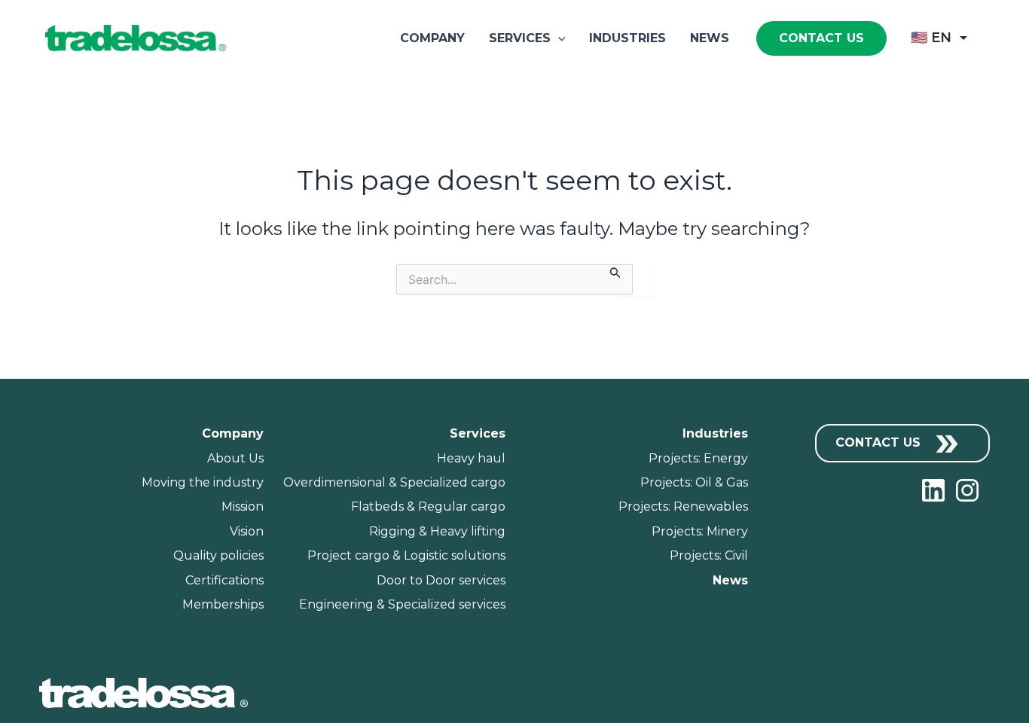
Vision (247, 531)
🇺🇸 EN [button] (931, 37)
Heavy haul (471, 458)
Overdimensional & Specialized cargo (394, 482)
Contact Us (879, 442)
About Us (235, 458)
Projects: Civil (709, 555)
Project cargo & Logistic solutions (406, 555)
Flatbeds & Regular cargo (428, 506)
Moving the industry (203, 482)
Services (520, 38)
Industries (627, 38)
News (709, 38)
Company (432, 38)
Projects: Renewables (683, 506)
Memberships (223, 604)
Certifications (224, 580)
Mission (242, 506)
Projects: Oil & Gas (694, 482)
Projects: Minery (700, 531)
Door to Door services (441, 580)
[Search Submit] (615, 271)
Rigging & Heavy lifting (437, 531)
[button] (558, 38)
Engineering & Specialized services (402, 604)
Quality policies (218, 555)
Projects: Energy (698, 458)
